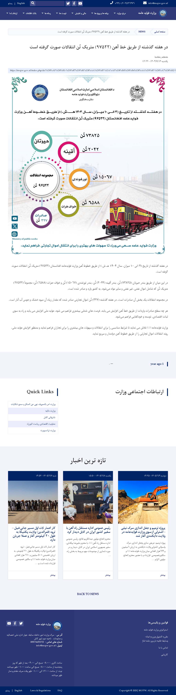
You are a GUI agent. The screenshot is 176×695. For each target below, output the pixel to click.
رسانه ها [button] (48, 13)
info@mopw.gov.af (158, 3)
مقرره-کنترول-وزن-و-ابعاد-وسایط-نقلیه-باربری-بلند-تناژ (155, 639)
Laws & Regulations (40, 691)
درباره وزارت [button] (121, 13)
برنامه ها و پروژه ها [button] (101, 13)
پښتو (10, 3)
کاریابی (164, 654)
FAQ (60, 691)
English (21, 3)
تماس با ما (163, 648)
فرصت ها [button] (62, 13)
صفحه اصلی (159, 32)
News (142, 32)
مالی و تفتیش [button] (80, 13)
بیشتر (162, 575)
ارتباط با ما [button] (13, 13)
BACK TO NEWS (88, 594)
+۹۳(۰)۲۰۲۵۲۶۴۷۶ (125, 3)
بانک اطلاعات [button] (31, 13)
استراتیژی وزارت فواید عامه (156, 630)
